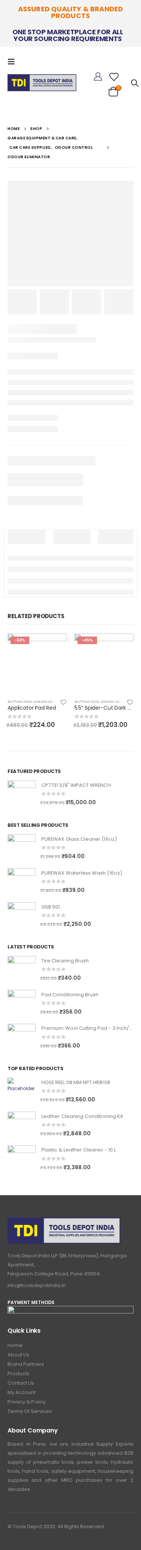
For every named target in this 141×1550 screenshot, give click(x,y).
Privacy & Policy (26, 1401)
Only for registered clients (54, 646)
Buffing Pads (20, 701)
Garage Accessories (52, 701)
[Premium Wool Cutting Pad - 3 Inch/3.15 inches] (22, 1038)
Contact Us (21, 1383)
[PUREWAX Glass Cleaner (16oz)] (22, 848)
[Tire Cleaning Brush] (22, 970)
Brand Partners (26, 1364)
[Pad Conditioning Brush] (22, 1004)
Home (15, 1345)
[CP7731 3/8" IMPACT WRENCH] (22, 794)
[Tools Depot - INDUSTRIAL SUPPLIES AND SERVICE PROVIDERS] (42, 81)
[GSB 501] (22, 916)
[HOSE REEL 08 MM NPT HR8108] (22, 1092)
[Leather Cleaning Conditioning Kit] (22, 1126)
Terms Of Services (30, 1411)
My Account (22, 1392)
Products (18, 1373)
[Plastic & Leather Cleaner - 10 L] (22, 1159)
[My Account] (98, 76)
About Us (18, 1354)
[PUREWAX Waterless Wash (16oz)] (22, 882)
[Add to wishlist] (63, 702)
